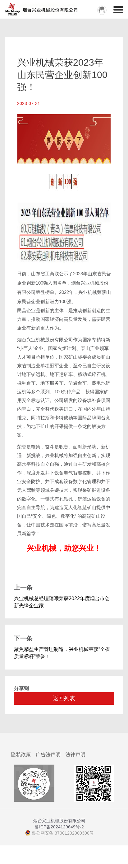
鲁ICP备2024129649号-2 (59, 826)
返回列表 (64, 698)
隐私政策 (21, 754)
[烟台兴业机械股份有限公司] (25, 7)
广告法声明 (48, 754)
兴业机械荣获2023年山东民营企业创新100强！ (62, 74)
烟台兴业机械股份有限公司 (59, 820)
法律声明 (75, 754)
